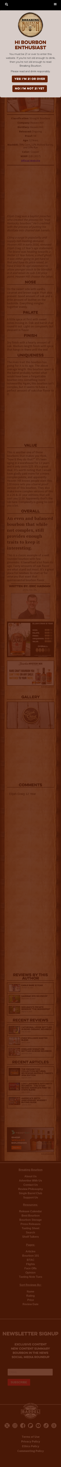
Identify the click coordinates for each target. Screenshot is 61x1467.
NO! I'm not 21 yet (29, 88)
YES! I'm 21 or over (29, 79)
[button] (55, 3)
